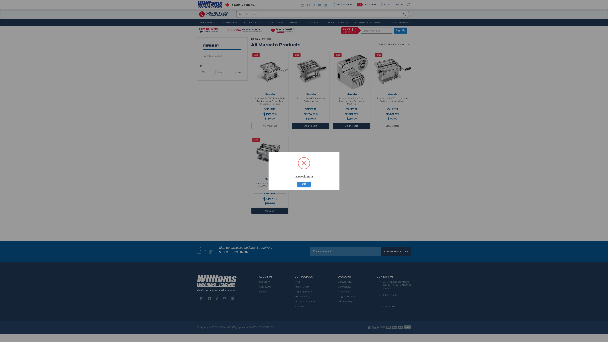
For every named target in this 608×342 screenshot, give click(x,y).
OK (304, 184)
